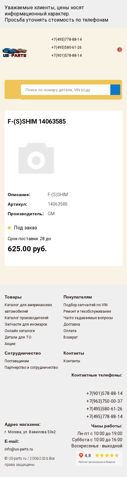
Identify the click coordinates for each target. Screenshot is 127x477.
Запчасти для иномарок (26, 324)
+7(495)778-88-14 (66, 39)
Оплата (69, 331)
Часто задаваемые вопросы (88, 318)
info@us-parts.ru (19, 449)
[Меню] (13, 89)
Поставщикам (17, 361)
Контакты (71, 361)
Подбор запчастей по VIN (85, 305)
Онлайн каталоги (20, 331)
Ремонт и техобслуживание (87, 311)
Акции (10, 344)
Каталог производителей (26, 318)
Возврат (70, 337)
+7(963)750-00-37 (103, 401)
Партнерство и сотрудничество (31, 367)
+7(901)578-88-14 (66, 55)
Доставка (71, 324)
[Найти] (115, 89)
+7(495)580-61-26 (66, 47)
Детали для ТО (18, 337)
